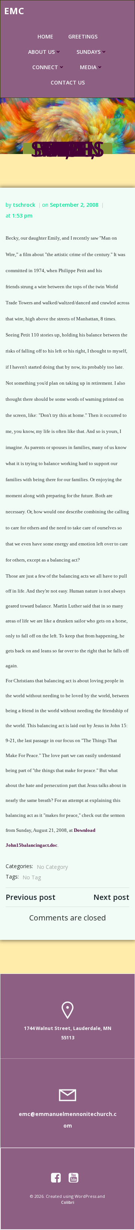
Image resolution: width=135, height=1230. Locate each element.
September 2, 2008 (74, 204)
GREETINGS (83, 36)
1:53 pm (22, 215)
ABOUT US (41, 51)
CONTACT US (68, 82)
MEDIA (88, 67)
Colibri (67, 1202)
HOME (45, 36)
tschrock (24, 204)
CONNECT (45, 67)
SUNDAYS (88, 51)
